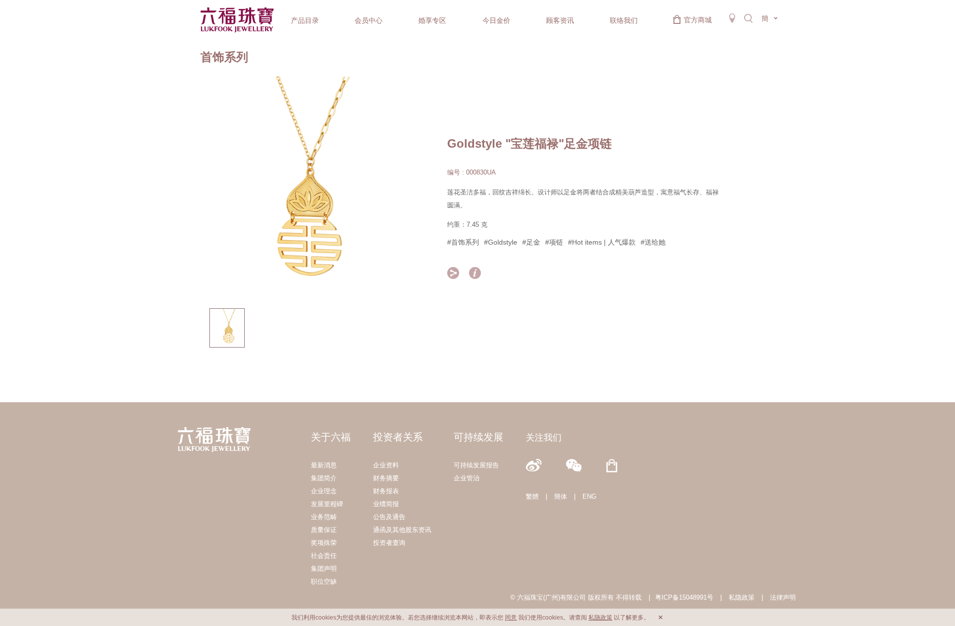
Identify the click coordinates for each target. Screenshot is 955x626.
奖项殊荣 (324, 542)
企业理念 (324, 491)
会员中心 (368, 20)
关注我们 (544, 438)
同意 (511, 617)
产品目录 (305, 20)
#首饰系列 (463, 242)
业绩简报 (386, 504)
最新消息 (324, 465)
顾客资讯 (560, 20)
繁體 (532, 496)
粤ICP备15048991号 (684, 597)
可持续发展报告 (476, 465)
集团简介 (324, 478)
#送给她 (653, 242)
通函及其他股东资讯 (402, 530)
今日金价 (496, 20)
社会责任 (324, 555)
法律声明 (783, 597)
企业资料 (386, 465)
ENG (589, 496)
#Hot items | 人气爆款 (602, 242)
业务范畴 (324, 517)
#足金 (531, 242)
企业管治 (466, 478)
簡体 (560, 496)
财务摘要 (386, 478)
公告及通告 (389, 517)
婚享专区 (432, 20)
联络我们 (624, 20)
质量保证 (324, 530)
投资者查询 (389, 542)
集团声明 (324, 568)
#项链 (554, 242)
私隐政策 (742, 597)
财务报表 (386, 491)
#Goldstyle (500, 242)
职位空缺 (324, 581)
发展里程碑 (327, 504)
